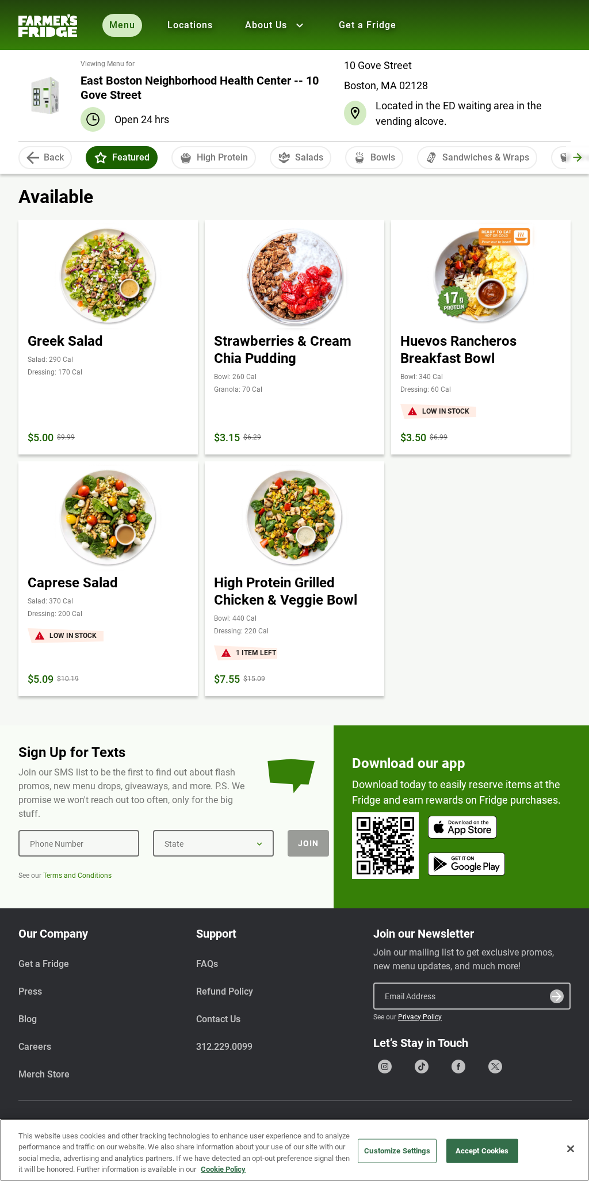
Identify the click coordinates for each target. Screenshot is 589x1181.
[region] (294, 1150)
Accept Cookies (482, 1150)
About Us (266, 25)
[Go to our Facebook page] (458, 1066)
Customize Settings (397, 1150)
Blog (27, 1019)
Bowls (382, 157)
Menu (122, 25)
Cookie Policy (223, 1169)
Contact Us (218, 1019)
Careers (34, 1046)
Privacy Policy (420, 1017)
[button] (101, 158)
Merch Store (44, 1074)
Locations (190, 25)
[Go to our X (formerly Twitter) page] (495, 1066)
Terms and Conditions (77, 876)
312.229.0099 (224, 1046)
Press (30, 991)
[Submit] (557, 996)
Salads (309, 157)
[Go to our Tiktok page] (421, 1066)
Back (54, 157)
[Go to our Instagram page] (384, 1066)
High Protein (222, 157)
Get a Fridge (367, 25)
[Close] (570, 1148)
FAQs (207, 963)
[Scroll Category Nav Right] (577, 158)
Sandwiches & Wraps (485, 157)
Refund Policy (224, 991)
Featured (131, 157)
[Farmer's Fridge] (47, 25)
